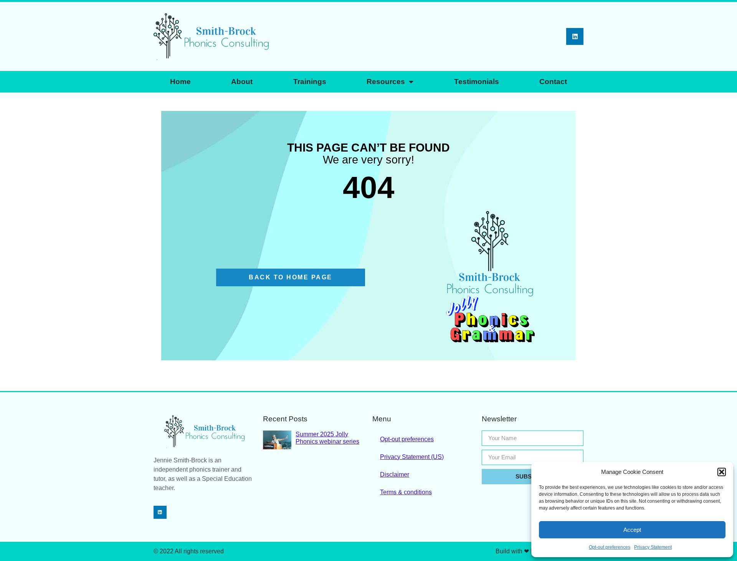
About (242, 82)
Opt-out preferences (609, 547)
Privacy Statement (653, 547)
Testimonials (476, 82)
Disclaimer (394, 474)
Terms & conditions (406, 492)
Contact (553, 82)
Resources (386, 82)
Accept (632, 529)
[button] (721, 472)
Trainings (309, 82)
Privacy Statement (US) (412, 457)
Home (180, 82)
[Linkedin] (574, 36)
